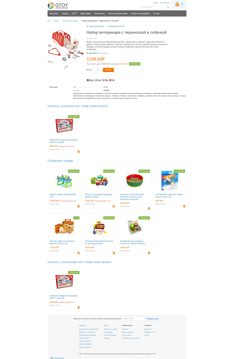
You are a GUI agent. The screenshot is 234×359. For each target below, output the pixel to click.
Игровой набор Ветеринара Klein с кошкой (64, 141)
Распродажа (108, 332)
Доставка (147, 329)
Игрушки (82, 325)
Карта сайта (126, 335)
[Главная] (65, 5)
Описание (53, 87)
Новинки (107, 338)
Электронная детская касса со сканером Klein (99, 242)
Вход (155, 3)
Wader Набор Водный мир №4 (63, 195)
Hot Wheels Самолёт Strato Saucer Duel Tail (169, 195)
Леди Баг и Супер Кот (87, 332)
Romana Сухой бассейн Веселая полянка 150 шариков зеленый (132, 196)
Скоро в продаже (110, 335)
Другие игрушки (85, 347)
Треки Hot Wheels (85, 344)
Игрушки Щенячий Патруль (89, 329)
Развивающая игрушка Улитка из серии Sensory (132, 242)
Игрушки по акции (110, 329)
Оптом (146, 335)
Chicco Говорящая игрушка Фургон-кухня (98, 195)
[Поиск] (168, 7)
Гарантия (125, 329)
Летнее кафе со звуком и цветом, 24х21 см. (62, 242)
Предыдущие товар (96, 26)
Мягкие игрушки (85, 341)
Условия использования (131, 338)
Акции (106, 325)
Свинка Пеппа (84, 338)
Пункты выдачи (127, 332)
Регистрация (165, 3)
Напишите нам (149, 332)
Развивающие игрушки (87, 335)
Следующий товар (114, 26)
